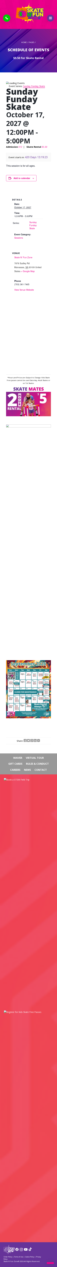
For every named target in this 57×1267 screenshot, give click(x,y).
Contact (41, 770)
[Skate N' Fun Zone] (9, 1253)
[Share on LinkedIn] (35, 740)
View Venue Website (24, 289)
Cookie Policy (29, 1257)
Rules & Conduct (37, 763)
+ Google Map (28, 271)
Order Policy (7, 1257)
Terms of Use (18, 1257)
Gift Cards (15, 763)
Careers (15, 770)
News (27, 770)
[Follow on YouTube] (26, 1250)
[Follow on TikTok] (30, 1250)
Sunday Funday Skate (33, 225)
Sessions (18, 237)
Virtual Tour (35, 758)
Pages (31, 42)
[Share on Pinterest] (31, 740)
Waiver (17, 758)
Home (24, 42)
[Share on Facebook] (25, 740)
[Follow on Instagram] (21, 1250)
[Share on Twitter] (28, 740)
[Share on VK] (38, 740)
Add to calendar (22, 178)
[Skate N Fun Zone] (28, 13)
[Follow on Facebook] (17, 1250)
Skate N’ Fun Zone (23, 257)
